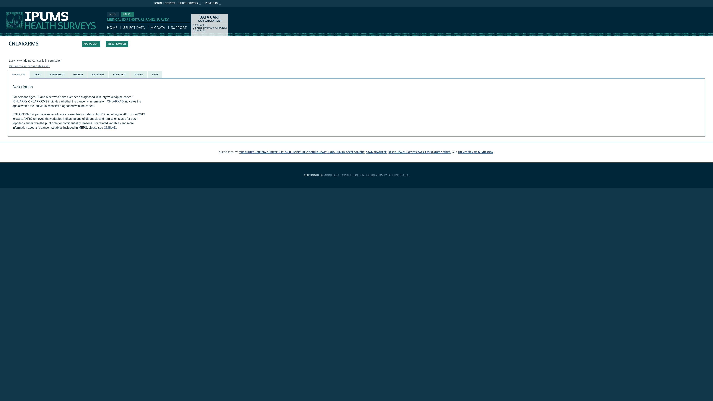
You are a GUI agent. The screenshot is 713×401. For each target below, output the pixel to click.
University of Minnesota (475, 152)
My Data (158, 28)
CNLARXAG (115, 101)
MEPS (127, 14)
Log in (158, 3)
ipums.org (211, 3)
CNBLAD (110, 127)
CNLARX (19, 101)
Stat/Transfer (376, 152)
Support (179, 28)
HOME (112, 28)
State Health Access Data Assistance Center (419, 152)
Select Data (134, 28)
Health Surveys (188, 3)
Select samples (117, 43)
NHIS (112, 14)
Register (170, 3)
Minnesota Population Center (346, 175)
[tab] (18, 74)
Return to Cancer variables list (29, 66)
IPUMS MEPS (8, 9)
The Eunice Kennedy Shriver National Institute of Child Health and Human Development (301, 152)
